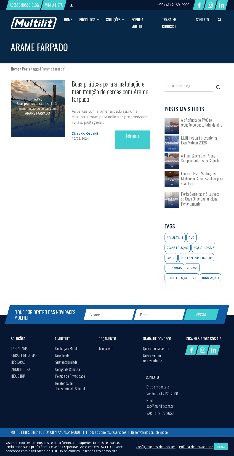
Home (15, 69)
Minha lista (106, 348)
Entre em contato (157, 387)
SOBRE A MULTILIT (137, 23)
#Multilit (175, 237)
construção (178, 247)
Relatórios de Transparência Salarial (70, 385)
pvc (191, 237)
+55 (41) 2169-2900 (173, 4)
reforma (174, 268)
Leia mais (132, 136)
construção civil (182, 278)
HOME (68, 19)
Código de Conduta (67, 369)
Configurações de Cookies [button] (156, 447)
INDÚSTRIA (18, 376)
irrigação (210, 278)
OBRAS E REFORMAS (24, 355)
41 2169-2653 (160, 413)
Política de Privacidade (70, 376)
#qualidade (204, 247)
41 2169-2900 (162, 393)
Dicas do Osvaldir (85, 133)
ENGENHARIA (19, 348)
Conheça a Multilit (67, 348)
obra (171, 257)
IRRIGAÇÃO (18, 362)
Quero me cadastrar (156, 348)
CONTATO (202, 19)
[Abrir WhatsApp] (222, 444)
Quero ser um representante (152, 358)
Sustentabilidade (66, 362)
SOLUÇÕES (113, 19)
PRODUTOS (87, 19)
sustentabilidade (196, 257)
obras (192, 268)
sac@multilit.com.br (159, 403)
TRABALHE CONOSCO (169, 23)
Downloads (62, 355)
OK (114, 426)
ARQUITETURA (20, 369)
